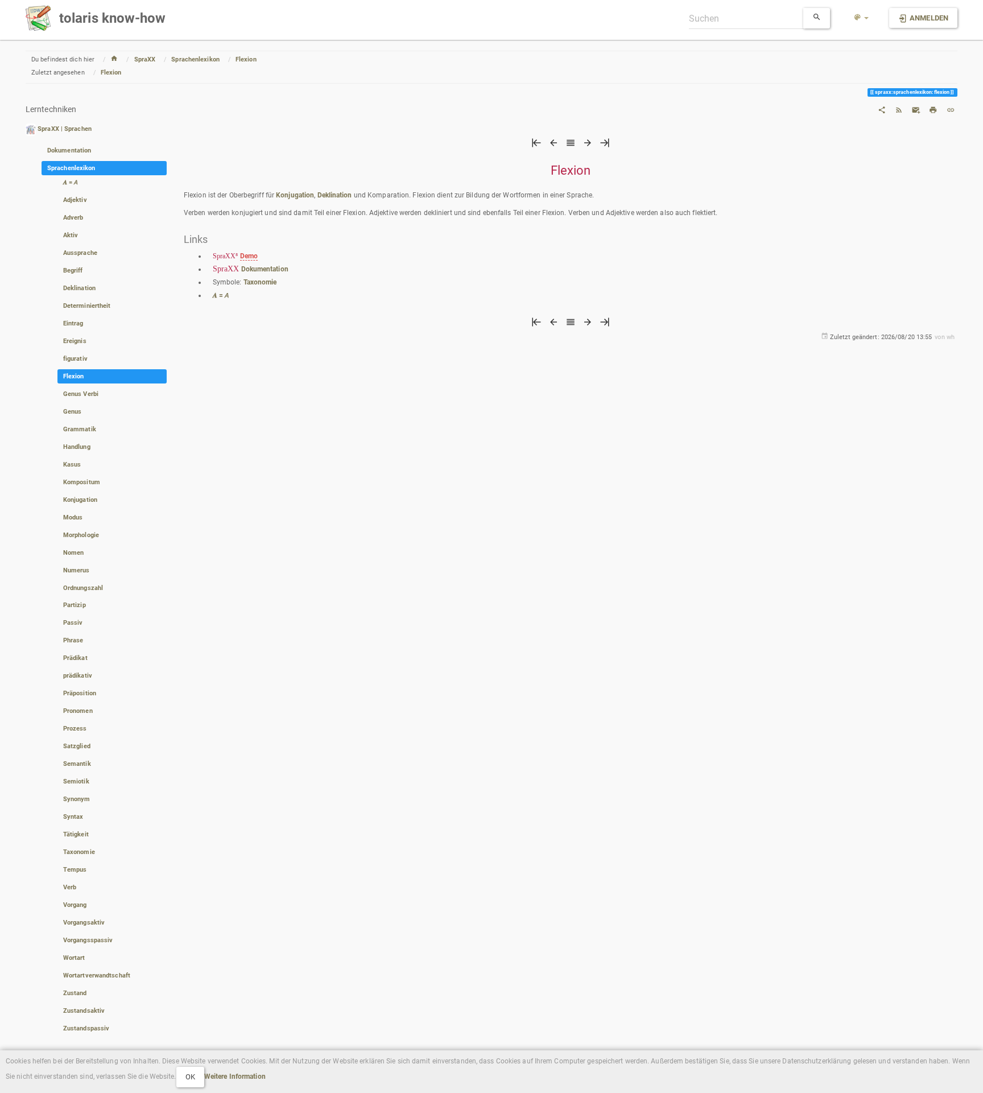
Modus (73, 517)
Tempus (75, 869)
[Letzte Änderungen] (899, 109)
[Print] (933, 109)
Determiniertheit (87, 306)
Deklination (79, 288)
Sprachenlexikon (195, 59)
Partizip (74, 605)
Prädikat (75, 658)
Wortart (74, 958)
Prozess (75, 728)
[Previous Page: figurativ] (553, 146)
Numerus (76, 570)
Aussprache (80, 253)
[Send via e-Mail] (916, 109)
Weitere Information (235, 1076)
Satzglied (76, 746)
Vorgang (75, 905)
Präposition (79, 693)
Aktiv (71, 235)
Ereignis (74, 341)
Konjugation (80, 500)
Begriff (73, 270)
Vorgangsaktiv (84, 922)
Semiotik (76, 781)
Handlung (76, 447)
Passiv (73, 622)
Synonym (76, 799)
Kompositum (81, 482)
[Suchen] (817, 18)
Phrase (73, 640)
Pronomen (78, 711)
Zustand (75, 993)
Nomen (73, 552)
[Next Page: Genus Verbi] (588, 146)
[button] (861, 18)
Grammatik (79, 429)
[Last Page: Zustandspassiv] (605, 146)
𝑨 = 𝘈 (71, 182)
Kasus (72, 464)
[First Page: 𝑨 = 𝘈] (536, 146)
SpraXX (145, 59)
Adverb (73, 217)
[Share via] (882, 109)
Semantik (77, 764)
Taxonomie (79, 852)
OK (190, 1077)
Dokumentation (69, 150)
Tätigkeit (76, 834)
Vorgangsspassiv (88, 940)
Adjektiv (75, 200)
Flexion (246, 59)
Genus (72, 411)
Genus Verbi (80, 394)
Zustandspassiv (86, 1028)
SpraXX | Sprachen (65, 129)
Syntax (73, 816)
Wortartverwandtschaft (96, 975)
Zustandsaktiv (84, 1010)
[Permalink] (951, 109)
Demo (249, 256)
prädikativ (77, 675)
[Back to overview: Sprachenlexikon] (570, 146)
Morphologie (81, 535)
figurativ (75, 358)
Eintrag (73, 323)
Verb (69, 887)
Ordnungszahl (83, 588)
